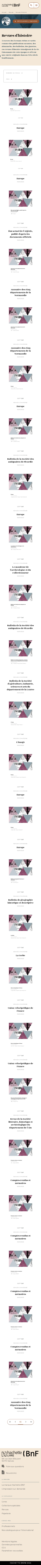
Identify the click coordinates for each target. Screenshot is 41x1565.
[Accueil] (11, 5)
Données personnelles (12, 1545)
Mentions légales (9, 1542)
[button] (26, 21)
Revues (11, 12)
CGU (4, 1548)
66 (20, 1422)
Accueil (4, 12)
